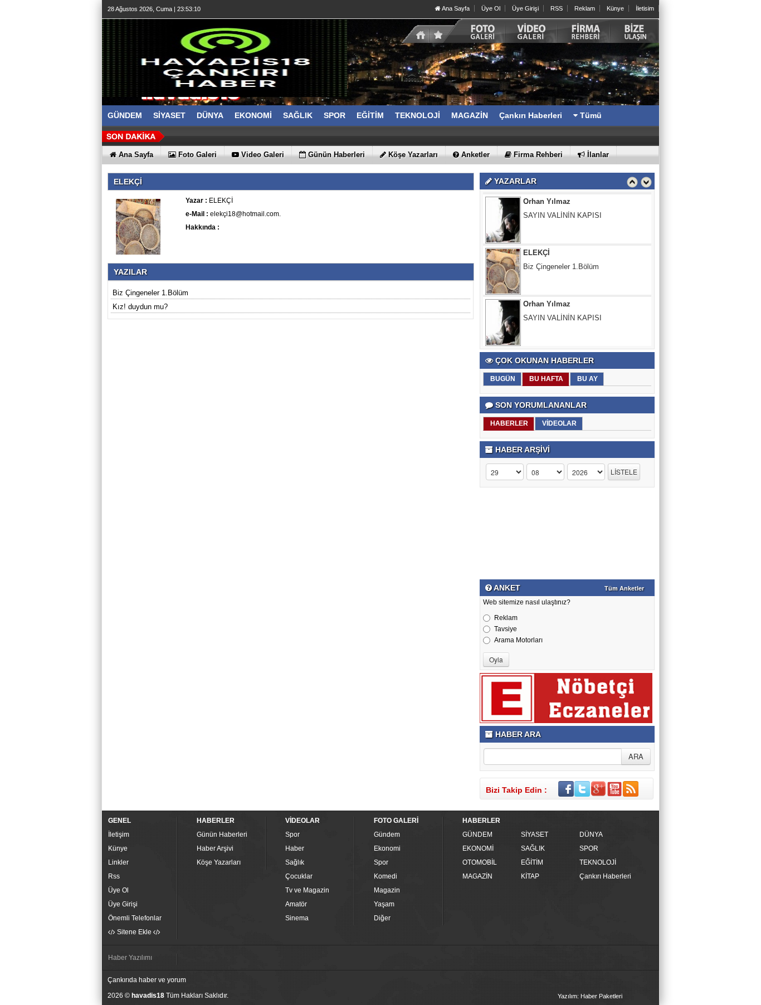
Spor (292, 834)
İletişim (118, 834)
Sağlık (294, 862)
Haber (294, 848)
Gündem (387, 834)
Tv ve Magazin (307, 890)
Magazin (387, 890)
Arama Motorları (518, 640)
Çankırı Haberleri (605, 876)
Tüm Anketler (624, 588)
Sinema (297, 918)
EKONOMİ (478, 848)
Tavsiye (505, 629)
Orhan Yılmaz (546, 201)
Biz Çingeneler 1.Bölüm (150, 293)
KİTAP (530, 876)
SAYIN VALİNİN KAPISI (562, 215)
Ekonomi (387, 848)
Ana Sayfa (455, 8)
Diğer (382, 918)
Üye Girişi (525, 8)
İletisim (645, 8)
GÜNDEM (477, 834)
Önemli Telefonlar (135, 918)
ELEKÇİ (536, 252)
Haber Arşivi (215, 848)
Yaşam (384, 904)
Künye (615, 8)
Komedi (385, 876)
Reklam (584, 8)
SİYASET (534, 834)
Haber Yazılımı (130, 958)
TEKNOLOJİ (597, 862)
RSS (556, 8)
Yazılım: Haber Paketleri (590, 996)
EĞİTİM (532, 862)
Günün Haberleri (222, 834)
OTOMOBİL (479, 862)
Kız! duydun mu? (140, 307)
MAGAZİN (477, 876)
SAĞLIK (533, 848)
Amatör (296, 904)
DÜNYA (591, 834)
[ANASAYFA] (224, 57)
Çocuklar (299, 876)
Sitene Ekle (134, 932)
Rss (114, 876)
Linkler (118, 862)
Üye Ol (490, 8)
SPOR (588, 848)
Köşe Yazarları (219, 862)
